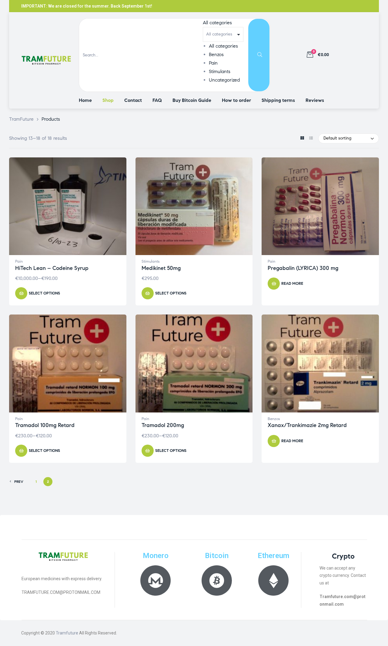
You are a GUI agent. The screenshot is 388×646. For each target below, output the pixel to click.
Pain (213, 63)
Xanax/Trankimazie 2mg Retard (307, 425)
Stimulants (219, 71)
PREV (18, 481)
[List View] (311, 138)
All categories (223, 46)
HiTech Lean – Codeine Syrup (52, 268)
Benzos (216, 54)
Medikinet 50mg (161, 268)
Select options (44, 293)
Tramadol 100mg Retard (45, 425)
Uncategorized (224, 80)
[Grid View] (302, 138)
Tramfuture (67, 633)
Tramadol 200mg (163, 425)
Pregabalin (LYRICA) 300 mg (303, 268)
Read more (292, 283)
